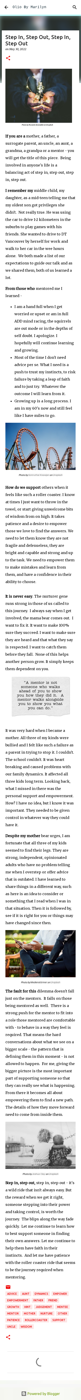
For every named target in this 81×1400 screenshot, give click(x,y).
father (38, 1300)
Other (62, 1313)
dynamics (41, 1293)
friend (52, 1300)
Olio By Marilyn (29, 7)
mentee (62, 1306)
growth (13, 1306)
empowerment (17, 1300)
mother (29, 1313)
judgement (44, 1306)
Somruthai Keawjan (38, 475)
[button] (8, 58)
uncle (11, 1326)
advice (12, 1293)
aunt (25, 1293)
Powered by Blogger (43, 1394)
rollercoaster (36, 1320)
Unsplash (58, 475)
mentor (13, 1313)
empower (60, 1293)
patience (13, 1320)
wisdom (26, 1326)
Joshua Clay (38, 1174)
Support (58, 1320)
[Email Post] (8, 1288)
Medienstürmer (39, 982)
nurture (46, 1313)
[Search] (74, 7)
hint (27, 1306)
